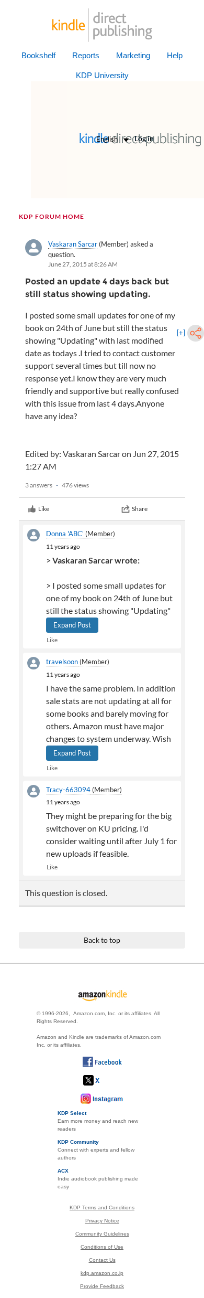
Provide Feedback (102, 1286)
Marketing (133, 55)
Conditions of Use (102, 1247)
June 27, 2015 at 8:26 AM (83, 264)
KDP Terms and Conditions (102, 1207)
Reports (85, 55)
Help (175, 55)
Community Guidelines (102, 1234)
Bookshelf (38, 55)
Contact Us (102, 1260)
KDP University (102, 75)
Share (140, 509)
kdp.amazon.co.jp (102, 1273)
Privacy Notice (102, 1220)
